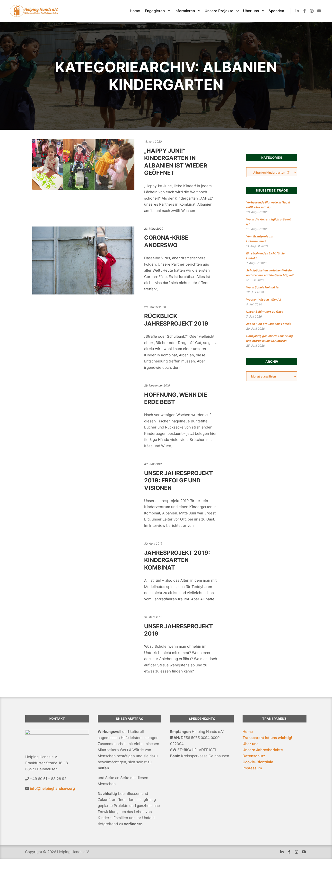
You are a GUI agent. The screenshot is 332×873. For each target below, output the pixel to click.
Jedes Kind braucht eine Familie (268, 324)
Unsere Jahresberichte (263, 749)
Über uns (250, 743)
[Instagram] (312, 11)
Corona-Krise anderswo (166, 241)
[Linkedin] (297, 11)
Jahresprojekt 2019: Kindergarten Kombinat (177, 560)
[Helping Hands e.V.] (34, 11)
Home (248, 731)
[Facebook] (304, 11)
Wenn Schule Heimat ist (263, 287)
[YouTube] (319, 11)
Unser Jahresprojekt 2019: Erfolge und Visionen (178, 480)
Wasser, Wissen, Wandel (263, 299)
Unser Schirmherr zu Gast (264, 311)
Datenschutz (254, 756)
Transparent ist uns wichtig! (267, 737)
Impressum (252, 768)
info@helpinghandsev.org (52, 788)
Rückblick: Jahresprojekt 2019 (176, 319)
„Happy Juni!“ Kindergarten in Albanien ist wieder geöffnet (175, 161)
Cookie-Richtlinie (258, 762)
